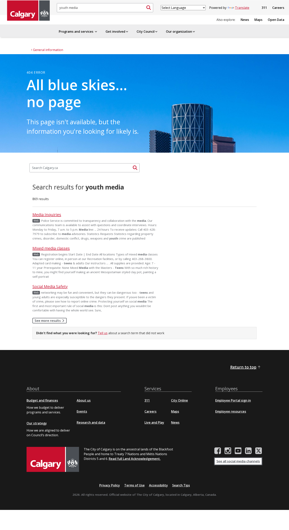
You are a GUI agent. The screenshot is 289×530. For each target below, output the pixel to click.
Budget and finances (42, 400)
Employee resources (230, 411)
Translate (242, 8)
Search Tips (181, 485)
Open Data (276, 20)
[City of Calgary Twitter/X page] (258, 451)
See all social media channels (238, 461)
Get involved (115, 31)
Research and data (91, 422)
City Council (146, 31)
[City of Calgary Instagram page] (228, 451)
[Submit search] (148, 7)
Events (82, 411)
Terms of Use (134, 485)
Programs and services (76, 31)
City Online (179, 400)
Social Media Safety (50, 286)
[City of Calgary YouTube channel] (238, 451)
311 (264, 8)
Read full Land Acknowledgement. (135, 459)
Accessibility (158, 485)
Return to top (243, 367)
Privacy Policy (109, 485)
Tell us (103, 333)
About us (84, 400)
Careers (278, 8)
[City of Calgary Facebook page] (218, 451)
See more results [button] (48, 320)
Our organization (179, 31)
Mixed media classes (51, 248)
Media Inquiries (46, 214)
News (245, 20)
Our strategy (37, 423)
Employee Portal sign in (233, 400)
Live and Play (154, 422)
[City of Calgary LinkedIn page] (248, 451)
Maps (258, 20)
